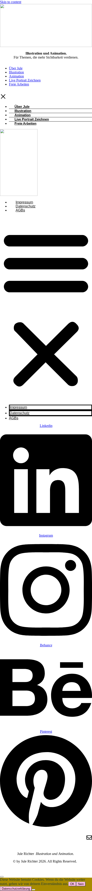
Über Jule (16, 68)
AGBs (20, 210)
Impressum (24, 202)
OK (72, 884)
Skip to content (10, 2)
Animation (16, 76)
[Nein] (33, 889)
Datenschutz (26, 206)
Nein (81, 884)
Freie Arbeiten (19, 84)
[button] (46, 308)
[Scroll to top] (2, 876)
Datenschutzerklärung (16, 888)
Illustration (16, 72)
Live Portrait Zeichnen (25, 80)
